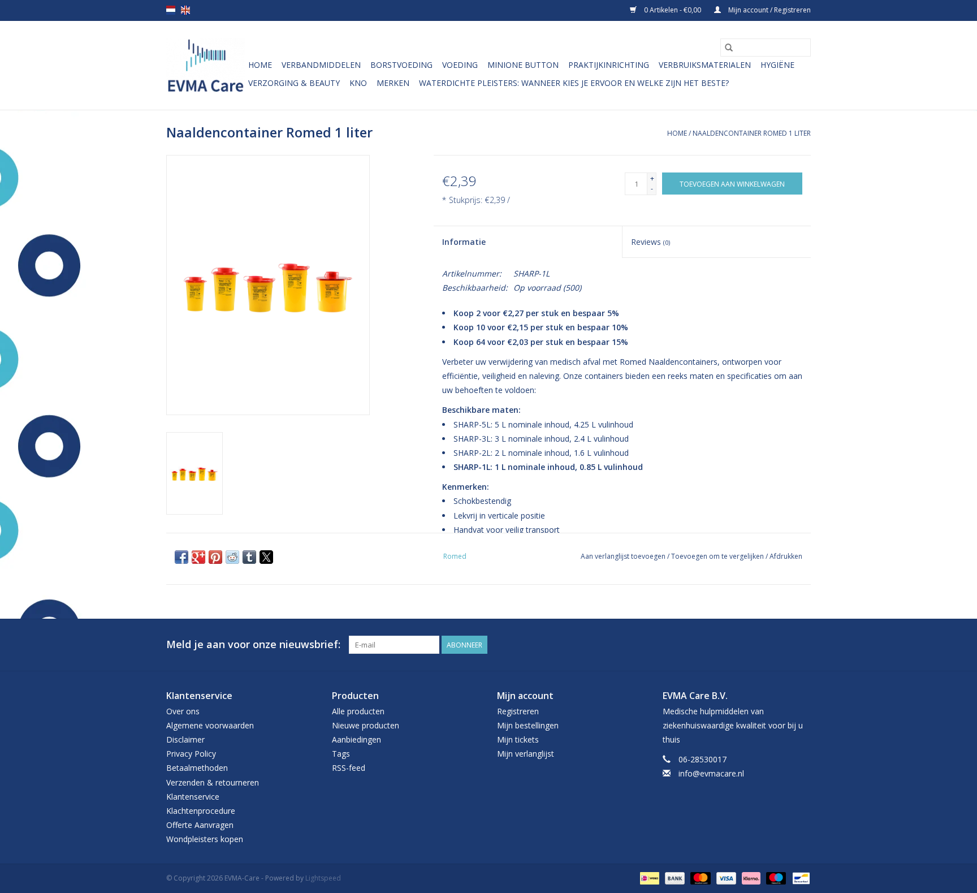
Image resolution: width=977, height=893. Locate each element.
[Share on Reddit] (232, 557)
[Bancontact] (799, 877)
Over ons (183, 711)
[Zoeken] (728, 47)
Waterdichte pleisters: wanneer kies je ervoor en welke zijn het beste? (574, 82)
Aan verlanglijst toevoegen (624, 556)
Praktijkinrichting (608, 64)
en (185, 10)
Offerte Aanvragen (200, 824)
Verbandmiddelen (321, 64)
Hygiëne (777, 64)
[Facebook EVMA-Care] (781, 645)
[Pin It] (215, 557)
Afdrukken (786, 556)
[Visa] (725, 877)
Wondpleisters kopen (204, 839)
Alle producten (358, 711)
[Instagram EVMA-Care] (802, 645)
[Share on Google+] (198, 557)
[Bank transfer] (673, 877)
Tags (341, 753)
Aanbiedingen (356, 739)
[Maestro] (775, 877)
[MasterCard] (699, 877)
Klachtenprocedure (200, 810)
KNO (358, 82)
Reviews (650, 241)
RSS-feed (348, 767)
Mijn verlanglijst (525, 753)
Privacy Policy (191, 753)
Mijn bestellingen (528, 725)
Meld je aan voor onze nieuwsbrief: (253, 644)
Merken (393, 82)
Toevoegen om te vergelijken (718, 556)
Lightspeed (323, 878)
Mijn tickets (518, 739)
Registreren (518, 711)
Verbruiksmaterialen (705, 64)
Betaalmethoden (197, 767)
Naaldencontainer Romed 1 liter (752, 133)
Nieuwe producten (365, 725)
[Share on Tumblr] (249, 557)
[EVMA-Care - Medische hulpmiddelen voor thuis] (205, 65)
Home (260, 64)
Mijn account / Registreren (769, 10)
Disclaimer (185, 739)
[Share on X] (266, 557)
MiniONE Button (523, 64)
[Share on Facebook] (181, 557)
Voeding (460, 64)
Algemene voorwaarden (210, 725)
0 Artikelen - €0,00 (672, 10)
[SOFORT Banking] (750, 877)
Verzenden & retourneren (212, 782)
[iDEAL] (648, 877)
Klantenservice (192, 796)
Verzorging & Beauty (294, 82)
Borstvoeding (401, 64)
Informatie (464, 241)
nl (170, 10)
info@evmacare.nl (711, 773)
